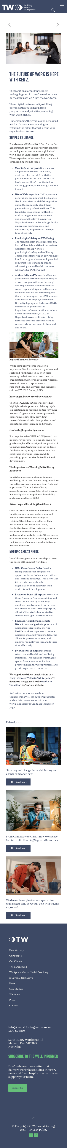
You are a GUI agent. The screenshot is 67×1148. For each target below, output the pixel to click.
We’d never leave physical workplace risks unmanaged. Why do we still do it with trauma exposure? (32, 904)
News (12, 983)
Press (12, 1000)
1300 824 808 (16, 1031)
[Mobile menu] (62, 5)
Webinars (14, 994)
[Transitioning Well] (18, 6)
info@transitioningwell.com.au (29, 1027)
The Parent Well (18, 966)
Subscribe (17, 1087)
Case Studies (16, 988)
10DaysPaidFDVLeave (21, 977)
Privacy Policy (38, 1130)
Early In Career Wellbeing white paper (30, 678)
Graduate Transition (42, 703)
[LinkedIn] (36, 1135)
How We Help (16, 950)
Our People (15, 955)
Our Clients (15, 961)
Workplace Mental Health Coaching (28, 972)
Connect (13, 1005)
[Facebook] (31, 1135)
